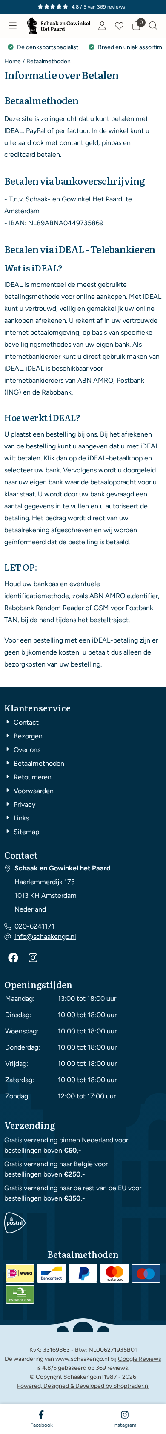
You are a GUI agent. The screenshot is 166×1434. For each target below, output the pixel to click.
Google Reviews (139, 1359)
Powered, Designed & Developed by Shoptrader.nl (83, 1386)
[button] (12, 25)
